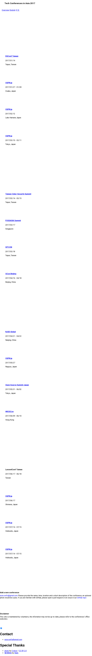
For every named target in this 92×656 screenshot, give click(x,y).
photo (6, 651)
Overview (5, 10)
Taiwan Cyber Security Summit (18, 194)
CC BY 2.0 (23, 651)
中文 (17, 10)
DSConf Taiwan (11, 56)
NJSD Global (10, 332)
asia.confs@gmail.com (9, 596)
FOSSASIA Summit (13, 220)
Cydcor (14, 651)
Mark (16, 653)
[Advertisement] (46, 35)
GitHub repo (81, 598)
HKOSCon (9, 411)
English (12, 10)
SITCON (8, 247)
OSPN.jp (8, 83)
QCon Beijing (10, 274)
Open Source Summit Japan (17, 385)
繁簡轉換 (8, 653)
